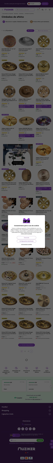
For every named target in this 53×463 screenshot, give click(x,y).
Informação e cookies (26, 244)
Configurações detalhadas (26, 241)
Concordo (26, 237)
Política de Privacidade (26, 234)
